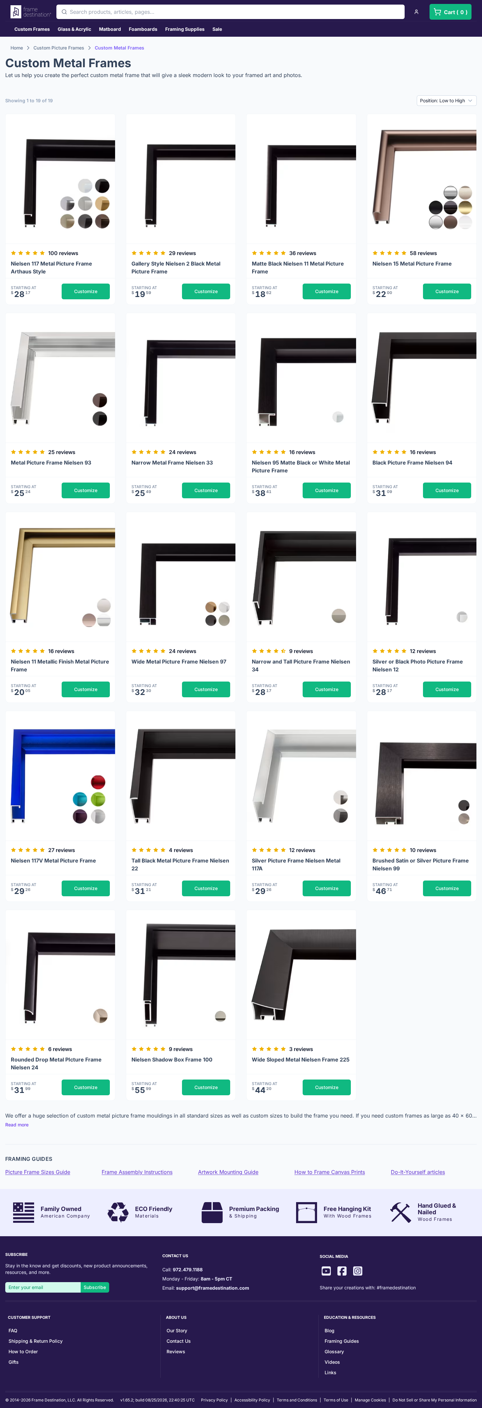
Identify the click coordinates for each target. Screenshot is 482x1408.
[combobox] (230, 12)
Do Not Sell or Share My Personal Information (434, 1400)
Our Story (177, 1330)
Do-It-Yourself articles (418, 1172)
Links (330, 1372)
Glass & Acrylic (74, 29)
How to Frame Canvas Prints (329, 1172)
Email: (205, 1288)
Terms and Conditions (297, 1400)
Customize (85, 291)
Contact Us (179, 1341)
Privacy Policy (214, 1400)
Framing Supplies (185, 29)
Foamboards (143, 29)
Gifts (14, 1362)
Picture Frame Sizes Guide (37, 1172)
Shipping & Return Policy (36, 1341)
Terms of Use (336, 1400)
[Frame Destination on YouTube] (326, 1271)
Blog (329, 1330)
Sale (217, 29)
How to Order (23, 1351)
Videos (332, 1362)
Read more (17, 1124)
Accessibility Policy (252, 1400)
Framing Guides (342, 1341)
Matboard (110, 29)
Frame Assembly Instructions (137, 1172)
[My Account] (416, 12)
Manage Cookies (370, 1400)
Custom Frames (32, 29)
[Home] (30, 11)
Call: (182, 1269)
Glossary (334, 1351)
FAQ (13, 1330)
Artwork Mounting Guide (228, 1172)
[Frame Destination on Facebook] (342, 1271)
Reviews (176, 1351)
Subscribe (95, 1287)
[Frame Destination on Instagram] (357, 1271)
